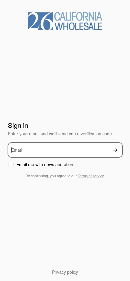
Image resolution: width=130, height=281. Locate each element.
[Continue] (115, 150)
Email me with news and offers (45, 164)
